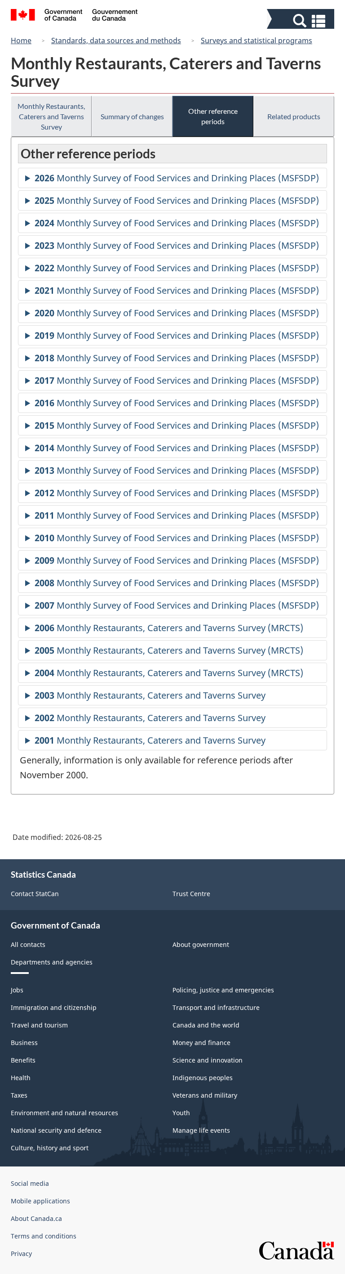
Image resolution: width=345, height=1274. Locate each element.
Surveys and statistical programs (256, 40)
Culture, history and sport (49, 1148)
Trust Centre (191, 893)
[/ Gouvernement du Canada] (74, 16)
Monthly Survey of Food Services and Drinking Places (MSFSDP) (177, 180)
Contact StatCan (35, 893)
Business (24, 1042)
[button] (301, 21)
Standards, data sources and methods (116, 40)
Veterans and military (204, 1095)
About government (200, 944)
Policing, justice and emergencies (223, 990)
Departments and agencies (52, 962)
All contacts (28, 944)
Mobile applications (40, 1201)
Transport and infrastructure (216, 1007)
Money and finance (201, 1042)
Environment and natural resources (64, 1112)
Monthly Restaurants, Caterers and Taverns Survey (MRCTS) (169, 630)
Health (21, 1077)
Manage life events (201, 1130)
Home (21, 40)
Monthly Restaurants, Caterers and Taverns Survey (51, 116)
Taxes (19, 1095)
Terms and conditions (43, 1236)
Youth (181, 1112)
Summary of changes (132, 116)
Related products (293, 116)
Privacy (21, 1253)
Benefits (23, 1060)
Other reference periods (213, 116)
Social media (30, 1183)
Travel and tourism (39, 1025)
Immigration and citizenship (54, 1007)
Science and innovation (207, 1060)
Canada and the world (205, 1025)
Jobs (17, 990)
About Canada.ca (36, 1218)
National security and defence (56, 1130)
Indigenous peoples (202, 1077)
